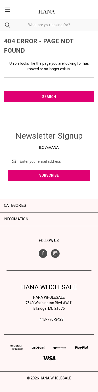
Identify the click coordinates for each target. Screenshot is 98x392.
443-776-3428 (51, 319)
